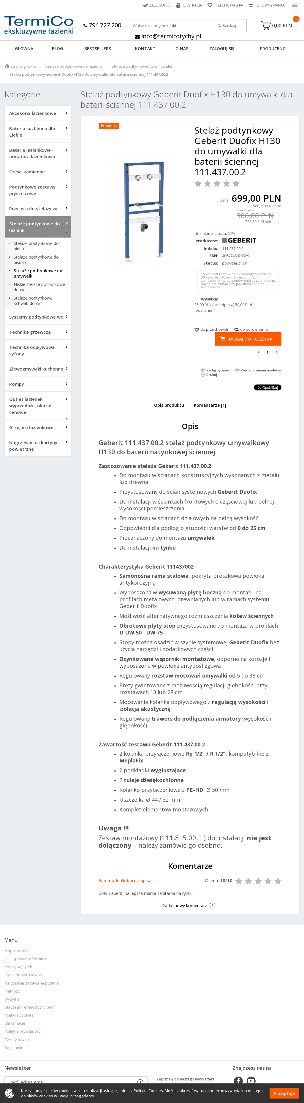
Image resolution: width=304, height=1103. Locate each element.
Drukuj (211, 374)
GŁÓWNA (24, 48)
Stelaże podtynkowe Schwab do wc (33, 300)
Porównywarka (269, 5)
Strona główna (23, 66)
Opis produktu (169, 405)
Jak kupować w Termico (25, 959)
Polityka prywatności (22, 1031)
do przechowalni (215, 329)
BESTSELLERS (97, 48)
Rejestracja (192, 5)
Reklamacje (14, 1023)
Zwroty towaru (17, 1039)
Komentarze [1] (210, 405)
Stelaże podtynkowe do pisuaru (36, 259)
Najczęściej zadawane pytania (31, 983)
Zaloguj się (159, 5)
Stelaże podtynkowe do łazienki (74, 66)
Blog (57, 48)
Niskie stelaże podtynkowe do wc (39, 287)
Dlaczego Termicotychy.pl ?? (29, 1007)
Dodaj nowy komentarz (184, 905)
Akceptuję (284, 1093)
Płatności (12, 991)
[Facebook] (238, 1081)
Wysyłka (12, 999)
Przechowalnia (228, 5)
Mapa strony (15, 951)
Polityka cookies (19, 1015)
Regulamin (13, 1047)
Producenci (273, 48)
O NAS (181, 48)
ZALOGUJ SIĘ (222, 48)
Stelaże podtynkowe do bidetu (36, 246)
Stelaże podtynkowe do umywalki (142, 66)
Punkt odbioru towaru (24, 975)
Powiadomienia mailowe (261, 370)
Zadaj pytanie (217, 370)
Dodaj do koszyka (250, 339)
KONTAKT (145, 48)
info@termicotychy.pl (170, 36)
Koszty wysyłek (18, 967)
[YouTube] (251, 1081)
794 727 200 (104, 25)
